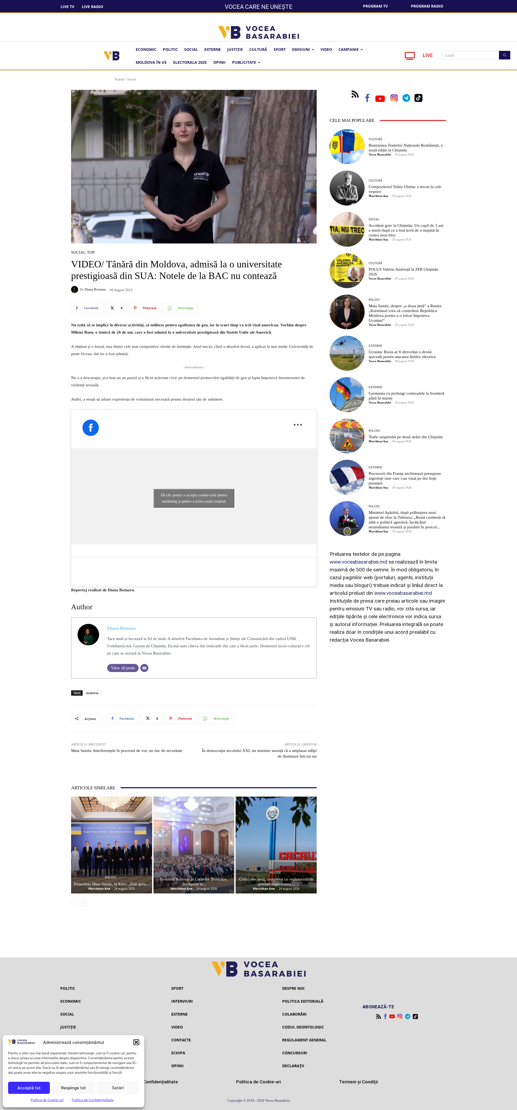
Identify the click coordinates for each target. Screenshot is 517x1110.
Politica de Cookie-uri (47, 1100)
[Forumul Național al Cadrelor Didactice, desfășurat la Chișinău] (194, 845)
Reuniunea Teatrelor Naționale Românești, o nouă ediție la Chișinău (406, 147)
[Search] (504, 55)
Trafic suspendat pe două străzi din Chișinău (406, 437)
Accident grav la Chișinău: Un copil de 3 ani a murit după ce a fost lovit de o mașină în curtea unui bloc (406, 230)
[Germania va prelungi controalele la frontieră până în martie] (347, 394)
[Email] (144, 668)
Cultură (375, 139)
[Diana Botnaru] (75, 289)
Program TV (375, 6)
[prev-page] (74, 902)
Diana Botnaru (95, 289)
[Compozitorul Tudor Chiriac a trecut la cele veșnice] (347, 188)
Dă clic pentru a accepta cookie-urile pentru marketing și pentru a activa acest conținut (194, 498)
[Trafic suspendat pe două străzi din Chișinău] (347, 436)
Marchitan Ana (99, 888)
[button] (136, 1042)
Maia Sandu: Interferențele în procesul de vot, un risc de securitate (126, 750)
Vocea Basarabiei (380, 154)
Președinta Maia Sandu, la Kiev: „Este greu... (111, 884)
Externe (375, 345)
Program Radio (427, 6)
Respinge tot (73, 1087)
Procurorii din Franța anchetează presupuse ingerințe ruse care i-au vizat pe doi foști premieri (405, 478)
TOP (91, 252)
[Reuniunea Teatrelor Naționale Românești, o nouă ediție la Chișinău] (347, 146)
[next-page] (83, 902)
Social (131, 79)
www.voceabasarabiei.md (358, 562)
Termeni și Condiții (358, 1081)
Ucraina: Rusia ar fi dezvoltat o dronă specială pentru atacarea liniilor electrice (402, 354)
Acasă (119, 79)
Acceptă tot (29, 1087)
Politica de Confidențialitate (93, 1100)
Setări (118, 1087)
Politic (111, 877)
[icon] (409, 57)
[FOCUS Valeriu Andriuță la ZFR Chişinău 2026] (347, 270)
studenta (92, 693)
